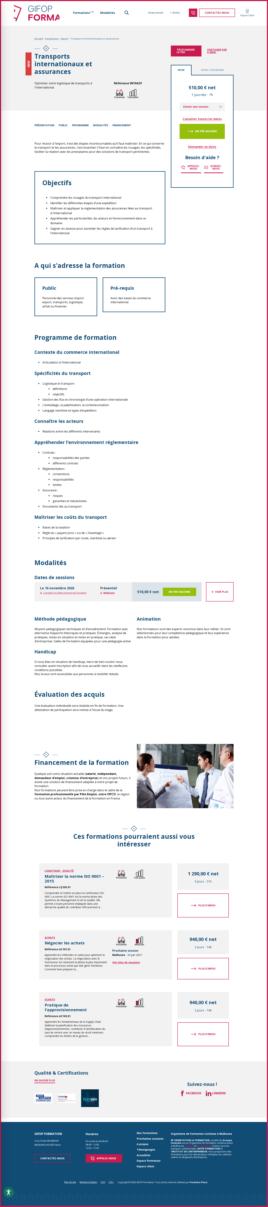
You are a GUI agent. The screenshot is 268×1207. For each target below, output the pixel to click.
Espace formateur (149, 1160)
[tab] (134, 591)
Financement (155, 12)
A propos (142, 1144)
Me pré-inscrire (206, 131)
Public (63, 125)
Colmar (189, 1145)
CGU (111, 1182)
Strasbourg (204, 1145)
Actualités (143, 1155)
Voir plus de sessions (126, 962)
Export (64, 38)
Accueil (38, 38)
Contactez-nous (52, 1158)
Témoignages (146, 1149)
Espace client (145, 1166)
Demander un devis (202, 147)
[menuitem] (83, 12)
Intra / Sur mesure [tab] (212, 70)
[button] (126, 13)
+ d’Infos (175, 12)
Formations (83, 12)
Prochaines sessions (150, 1138)
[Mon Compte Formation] (43, 1098)
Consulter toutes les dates (202, 119)
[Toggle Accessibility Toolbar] (8, 1192)
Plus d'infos (206, 905)
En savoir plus (44, 1080)
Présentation (44, 125)
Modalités (107, 13)
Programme (80, 125)
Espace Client (247, 15)
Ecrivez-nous (216, 167)
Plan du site (70, 1182)
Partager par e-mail (217, 51)
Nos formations (147, 1133)
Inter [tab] (181, 70)
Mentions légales (88, 1182)
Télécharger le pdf (186, 51)
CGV (103, 1182)
